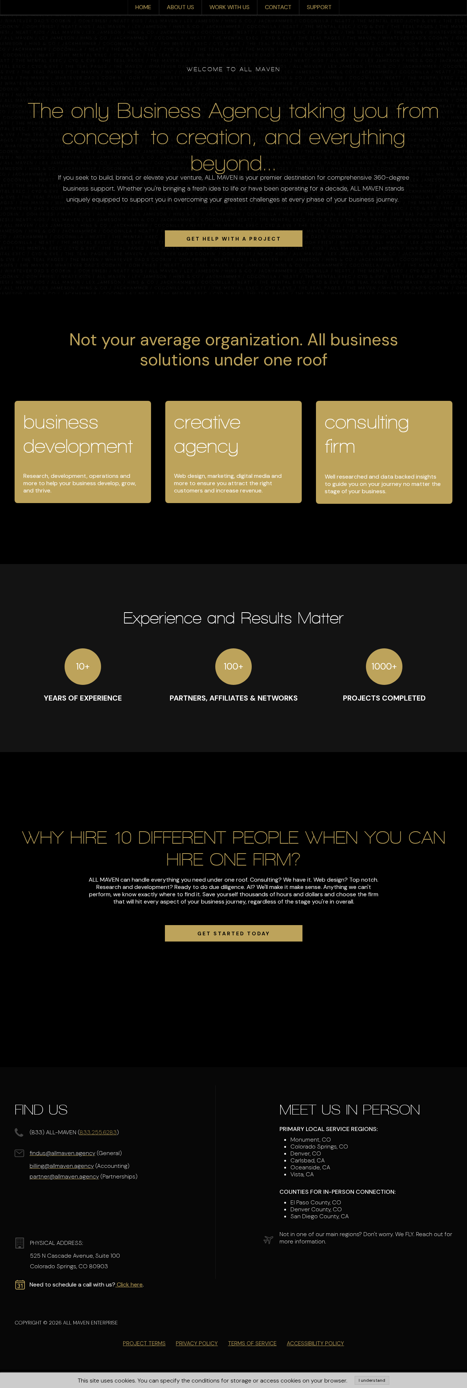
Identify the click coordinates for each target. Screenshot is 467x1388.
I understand (372, 1380)
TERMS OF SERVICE (252, 1343)
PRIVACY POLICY (197, 1343)
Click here (129, 1284)
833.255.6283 (98, 1132)
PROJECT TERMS (144, 1343)
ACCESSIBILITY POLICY (315, 1343)
